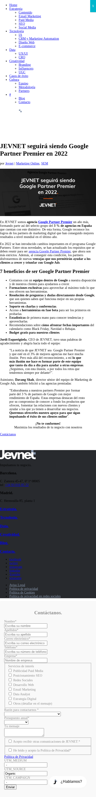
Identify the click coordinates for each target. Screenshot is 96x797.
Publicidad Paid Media (28, 671)
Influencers (26, 68)
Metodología (27, 87)
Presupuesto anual (16, 718)
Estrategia (15, 8)
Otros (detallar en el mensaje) (32, 703)
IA (20, 35)
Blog (22, 98)
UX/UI (23, 53)
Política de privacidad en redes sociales (35, 596)
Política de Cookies (22, 592)
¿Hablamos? (71, 781)
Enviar (10, 787)
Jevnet (9, 163)
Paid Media (26, 20)
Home (13, 5)
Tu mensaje (11, 726)
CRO (22, 57)
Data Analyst (21, 694)
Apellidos (11, 630)
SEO (22, 23)
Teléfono (10, 647)
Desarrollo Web (23, 685)
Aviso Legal (17, 585)
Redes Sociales (23, 680)
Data (12, 50)
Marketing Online (27, 163)
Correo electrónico (17, 638)
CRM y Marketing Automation (39, 38)
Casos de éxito (18, 76)
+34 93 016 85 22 (17, 485)
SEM (44, 163)
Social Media (27, 27)
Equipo (23, 83)
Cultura (14, 79)
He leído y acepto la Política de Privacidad (42, 750)
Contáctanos (8, 434)
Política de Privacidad (18, 757)
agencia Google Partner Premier (50, 251)
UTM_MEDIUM (15, 760)
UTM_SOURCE (15, 769)
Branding (25, 64)
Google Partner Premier (55, 222)
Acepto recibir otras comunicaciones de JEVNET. (46, 741)
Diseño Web (26, 42)
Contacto (24, 102)
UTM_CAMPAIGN (17, 778)
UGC (22, 72)
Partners (24, 91)
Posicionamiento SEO (27, 675)
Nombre (10, 621)
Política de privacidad (23, 589)
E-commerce (27, 46)
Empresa (10, 656)
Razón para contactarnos (21, 710)
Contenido (25, 12)
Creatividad (16, 61)
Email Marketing (30, 16)
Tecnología (16, 31)
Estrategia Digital (24, 699)
